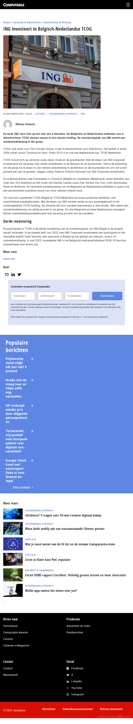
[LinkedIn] (13, 274)
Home (7, 22)
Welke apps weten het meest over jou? (51, 590)
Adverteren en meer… (79, 626)
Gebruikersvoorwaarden (78, 709)
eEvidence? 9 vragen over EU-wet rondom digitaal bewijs (63, 515)
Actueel (40, 113)
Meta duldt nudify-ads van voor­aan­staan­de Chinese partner (65, 528)
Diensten (9, 259)
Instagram (77, 694)
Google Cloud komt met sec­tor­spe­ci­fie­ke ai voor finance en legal (16, 470)
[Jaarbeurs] (112, 719)
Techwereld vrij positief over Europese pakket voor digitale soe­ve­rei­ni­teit (16, 441)
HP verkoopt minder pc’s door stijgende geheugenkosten (16, 414)
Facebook (77, 668)
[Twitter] (19, 274)
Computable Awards (15, 632)
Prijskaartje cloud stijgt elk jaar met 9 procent (16, 365)
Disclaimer (48, 709)
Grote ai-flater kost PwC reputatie (47, 559)
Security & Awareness (27, 22)
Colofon (8, 639)
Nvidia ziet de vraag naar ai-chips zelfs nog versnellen (16, 388)
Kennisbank (10, 626)
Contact (8, 668)
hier (81, 317)
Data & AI (30, 539)
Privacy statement (111, 709)
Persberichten (74, 632)
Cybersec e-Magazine (16, 645)
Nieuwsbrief (10, 674)
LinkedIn (76, 681)
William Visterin (25, 124)
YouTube (76, 687)
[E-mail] (7, 274)
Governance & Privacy (57, 22)
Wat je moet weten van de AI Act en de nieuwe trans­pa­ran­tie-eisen (70, 544)
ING (83, 113)
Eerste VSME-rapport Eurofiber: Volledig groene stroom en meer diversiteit (75, 575)
